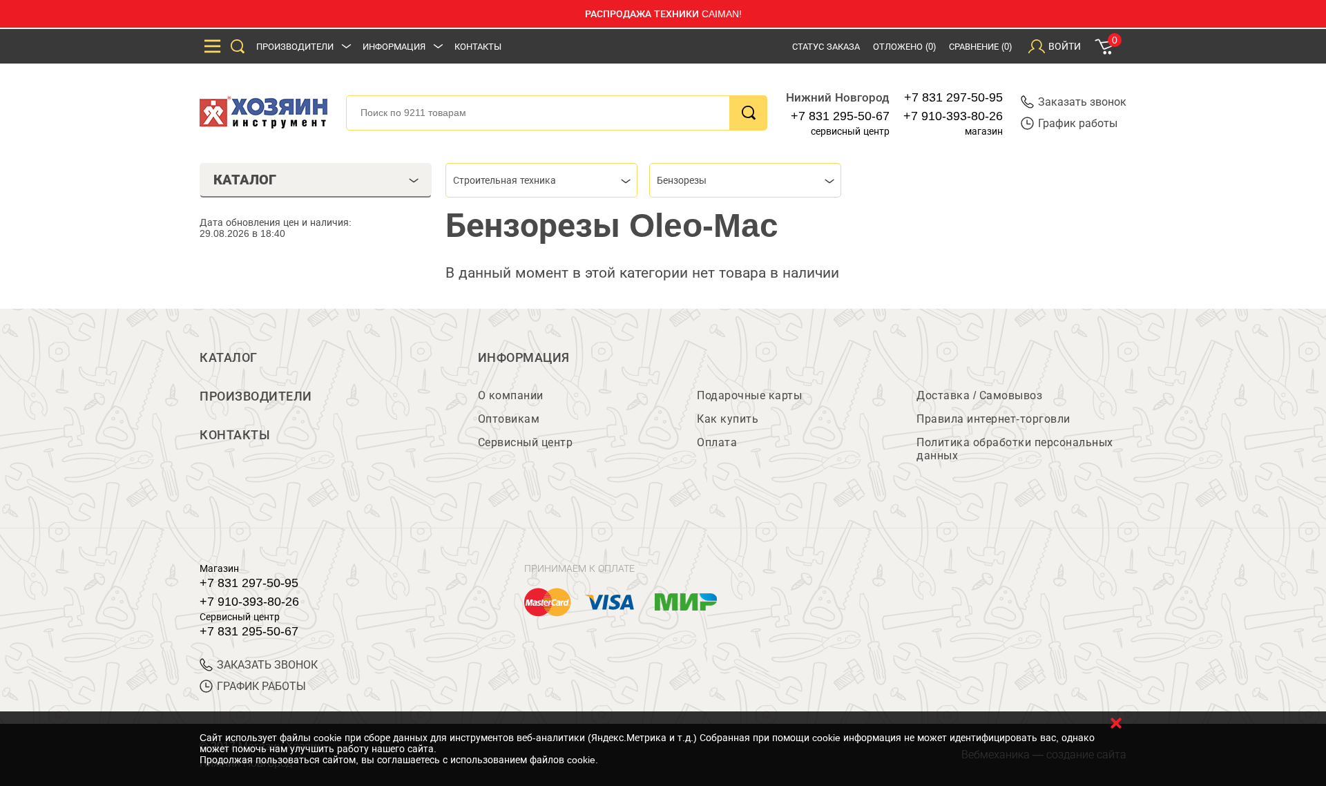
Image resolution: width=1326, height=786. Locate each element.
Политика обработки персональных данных (1014, 449)
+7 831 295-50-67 (840, 116)
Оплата (717, 442)
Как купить (727, 419)
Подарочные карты (749, 395)
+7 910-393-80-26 (953, 116)
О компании (511, 395)
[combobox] (541, 180)
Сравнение (980, 46)
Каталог (229, 358)
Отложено (904, 46)
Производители (295, 46)
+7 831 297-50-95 (953, 97)
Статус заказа (826, 46)
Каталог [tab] (244, 179)
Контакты (477, 46)
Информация (394, 46)
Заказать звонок (1082, 102)
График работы (1077, 123)
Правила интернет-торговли (993, 419)
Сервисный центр (525, 442)
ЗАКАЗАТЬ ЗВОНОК (267, 665)
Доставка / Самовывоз (979, 395)
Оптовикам (509, 419)
